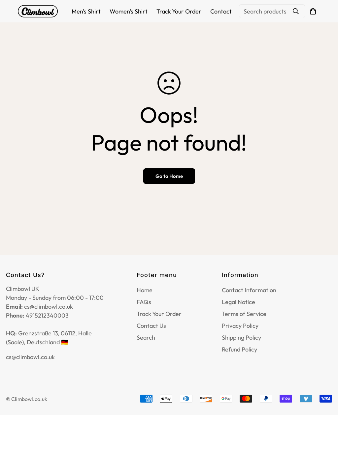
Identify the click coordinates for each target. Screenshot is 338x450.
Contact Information (249, 290)
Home (144, 290)
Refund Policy (239, 349)
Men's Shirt (86, 11)
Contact (221, 11)
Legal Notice (238, 302)
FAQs (144, 302)
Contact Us (151, 325)
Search (146, 337)
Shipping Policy (241, 337)
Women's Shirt (129, 11)
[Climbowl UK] (37, 11)
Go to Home (169, 176)
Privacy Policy (240, 325)
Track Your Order (178, 11)
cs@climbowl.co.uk (30, 357)
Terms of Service (244, 314)
